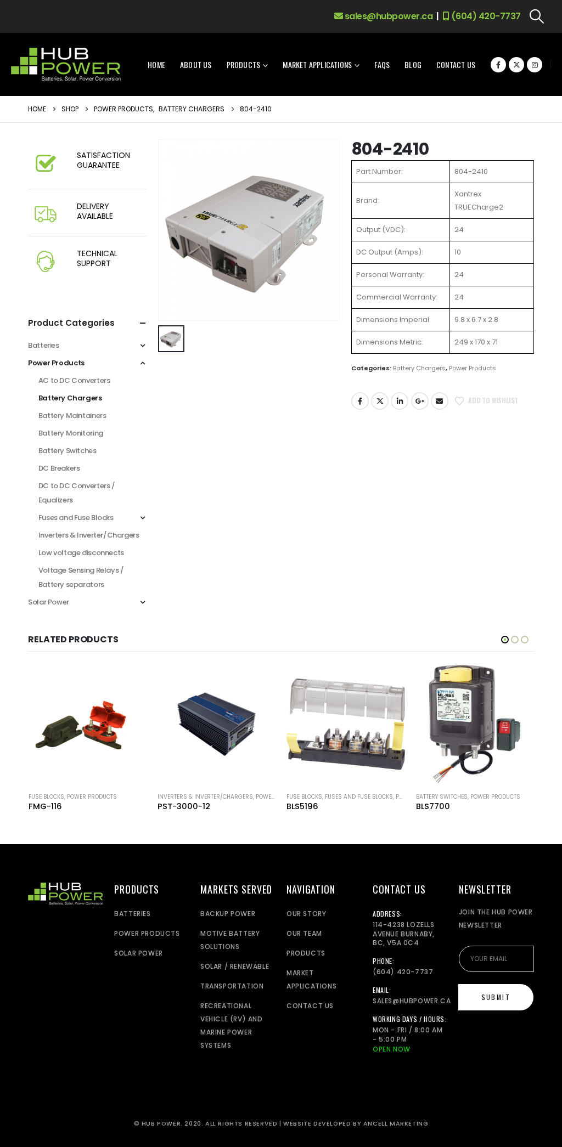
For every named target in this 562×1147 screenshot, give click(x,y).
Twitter (380, 401)
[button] (537, 16)
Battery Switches (67, 450)
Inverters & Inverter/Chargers (88, 535)
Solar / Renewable (234, 966)
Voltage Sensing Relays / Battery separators (81, 577)
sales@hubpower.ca (387, 16)
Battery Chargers (419, 368)
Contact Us (455, 64)
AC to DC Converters (74, 380)
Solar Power (48, 602)
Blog (413, 64)
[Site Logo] (66, 64)
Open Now (392, 1049)
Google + (420, 401)
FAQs (382, 64)
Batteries (43, 345)
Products (244, 64)
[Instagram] (534, 64)
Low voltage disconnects (81, 552)
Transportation (231, 986)
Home (156, 64)
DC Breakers (59, 468)
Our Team (304, 933)
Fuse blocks (46, 797)
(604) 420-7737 (485, 16)
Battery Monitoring (70, 433)
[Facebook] (498, 64)
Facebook (360, 401)
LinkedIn (399, 401)
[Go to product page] (88, 724)
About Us (196, 64)
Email (439, 401)
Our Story (306, 913)
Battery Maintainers (72, 415)
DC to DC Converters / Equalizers (76, 493)
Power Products (472, 368)
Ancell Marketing (396, 1124)
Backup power (227, 913)
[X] (516, 64)
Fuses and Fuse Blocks (76, 517)
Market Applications (317, 64)
